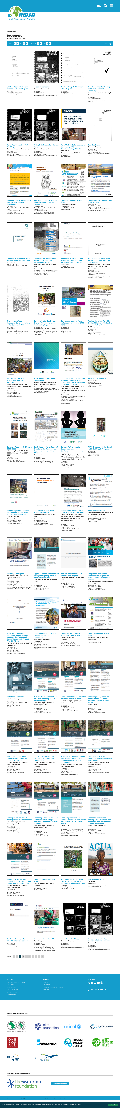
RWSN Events (46, 992)
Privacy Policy (61, 1098)
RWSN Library (46, 982)
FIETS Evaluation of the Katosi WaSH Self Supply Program (100, 448)
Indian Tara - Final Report (70, 939)
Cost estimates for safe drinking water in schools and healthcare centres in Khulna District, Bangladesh (99, 821)
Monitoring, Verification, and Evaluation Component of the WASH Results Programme (72, 260)
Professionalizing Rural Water (45, 939)
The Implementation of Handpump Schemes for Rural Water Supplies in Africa (18, 323)
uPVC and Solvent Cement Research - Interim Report (17, 88)
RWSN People (10, 984)
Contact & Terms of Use (13, 992)
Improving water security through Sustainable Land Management (44, 758)
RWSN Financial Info (12, 989)
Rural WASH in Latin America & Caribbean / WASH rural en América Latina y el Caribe (73, 147)
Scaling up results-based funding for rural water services (19, 819)
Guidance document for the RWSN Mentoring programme (18, 940)
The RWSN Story (11, 987)
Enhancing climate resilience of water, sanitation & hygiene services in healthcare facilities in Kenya (46, 821)
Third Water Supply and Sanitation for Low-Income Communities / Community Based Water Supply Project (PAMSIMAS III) (18, 637)
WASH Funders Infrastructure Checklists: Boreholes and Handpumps (45, 202)
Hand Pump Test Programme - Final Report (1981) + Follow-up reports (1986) (100, 260)
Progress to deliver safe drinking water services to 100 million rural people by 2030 (19, 881)
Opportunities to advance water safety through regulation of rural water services (46, 576)
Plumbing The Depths (15, 574)
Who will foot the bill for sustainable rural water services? (16, 380)
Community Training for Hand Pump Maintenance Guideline (18, 259)
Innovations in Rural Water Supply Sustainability (44, 512)
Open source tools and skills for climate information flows (73, 698)
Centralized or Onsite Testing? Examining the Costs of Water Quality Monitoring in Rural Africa (46, 450)
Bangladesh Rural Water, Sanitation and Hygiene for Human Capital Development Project (99, 577)
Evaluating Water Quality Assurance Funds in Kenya (71, 634)
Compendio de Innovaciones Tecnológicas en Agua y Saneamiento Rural (45, 260)
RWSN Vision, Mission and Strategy (16, 982)
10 (42, 956)
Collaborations (46, 984)
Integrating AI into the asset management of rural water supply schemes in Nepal (18, 512)
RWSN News (46, 989)
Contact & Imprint (52, 1098)
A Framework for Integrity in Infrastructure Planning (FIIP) (72, 512)
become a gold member (60, 1083)
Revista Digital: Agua (96, 879)
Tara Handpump (94, 145)
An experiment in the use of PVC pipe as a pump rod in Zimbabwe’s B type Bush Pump (73, 881)
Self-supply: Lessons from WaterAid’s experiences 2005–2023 (73, 323)
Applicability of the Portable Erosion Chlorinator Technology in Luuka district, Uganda (100, 323)
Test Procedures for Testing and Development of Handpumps (99, 89)
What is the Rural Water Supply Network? (53, 987)
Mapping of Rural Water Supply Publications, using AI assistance (19, 202)
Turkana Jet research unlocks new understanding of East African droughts (45, 699)
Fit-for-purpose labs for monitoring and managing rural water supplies (100, 758)
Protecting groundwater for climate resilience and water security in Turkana (18, 758)
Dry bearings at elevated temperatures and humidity (98, 940)
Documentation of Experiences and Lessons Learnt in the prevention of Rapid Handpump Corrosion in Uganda (73, 381)
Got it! (113, 1105)
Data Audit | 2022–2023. (16, 697)
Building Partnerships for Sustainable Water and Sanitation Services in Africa (72, 449)
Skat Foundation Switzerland (38, 1098)
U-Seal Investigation (42, 87)
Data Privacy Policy (12, 994)
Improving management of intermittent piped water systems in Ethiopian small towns (98, 700)
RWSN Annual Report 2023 (98, 378)
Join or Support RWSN (97, 989)
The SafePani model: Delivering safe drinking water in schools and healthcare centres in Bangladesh (73, 759)
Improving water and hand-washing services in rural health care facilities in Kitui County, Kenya (73, 821)
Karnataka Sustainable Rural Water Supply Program (72, 575)
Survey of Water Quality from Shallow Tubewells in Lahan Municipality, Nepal (45, 323)
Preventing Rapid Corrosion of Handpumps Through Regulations (46, 635)
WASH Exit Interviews (96, 511)
